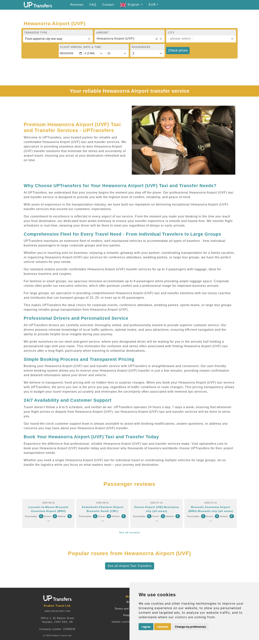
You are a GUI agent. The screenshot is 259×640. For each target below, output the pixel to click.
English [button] (134, 4)
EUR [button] (152, 4)
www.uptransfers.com (57, 611)
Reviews (76, 4)
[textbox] (198, 38)
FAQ (92, 4)
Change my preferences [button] (190, 626)
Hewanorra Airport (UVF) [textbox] (115, 38)
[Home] (38, 5)
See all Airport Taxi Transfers (130, 565)
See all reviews (129, 532)
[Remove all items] (156, 39)
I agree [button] (146, 626)
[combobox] (129, 38)
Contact (108, 4)
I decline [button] (162, 626)
